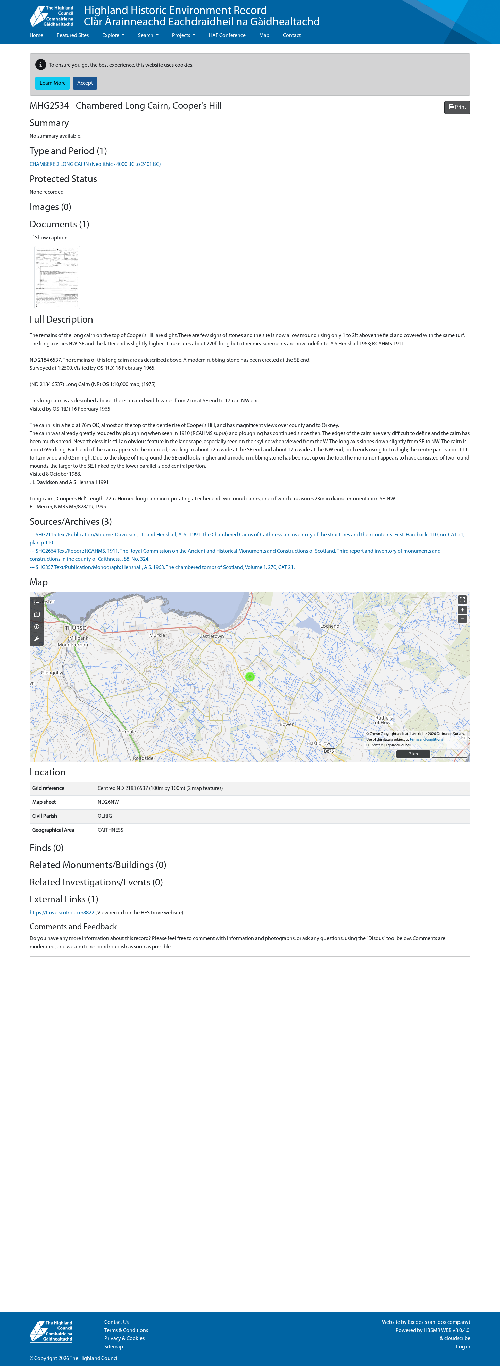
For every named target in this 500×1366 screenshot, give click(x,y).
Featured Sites (73, 35)
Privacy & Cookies (124, 1339)
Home (36, 35)
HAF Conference (227, 35)
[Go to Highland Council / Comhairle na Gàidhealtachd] (51, 14)
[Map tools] (37, 640)
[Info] (37, 627)
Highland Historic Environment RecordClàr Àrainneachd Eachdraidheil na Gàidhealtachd (202, 16)
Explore (111, 35)
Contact (292, 35)
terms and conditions (426, 740)
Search (146, 35)
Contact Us (116, 1322)
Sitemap (113, 1347)
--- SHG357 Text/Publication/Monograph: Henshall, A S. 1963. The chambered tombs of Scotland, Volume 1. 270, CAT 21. (162, 567)
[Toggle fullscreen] (462, 599)
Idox (441, 1322)
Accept (85, 83)
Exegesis (417, 1322)
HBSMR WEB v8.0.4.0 (447, 1330)
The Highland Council (94, 1358)
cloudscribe (457, 1339)
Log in (463, 1347)
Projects (181, 35)
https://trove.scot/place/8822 (62, 913)
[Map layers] (37, 603)
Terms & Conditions (126, 1330)
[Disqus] (250, 1047)
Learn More (53, 83)
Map (264, 35)
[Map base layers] (37, 615)
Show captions (51, 238)
